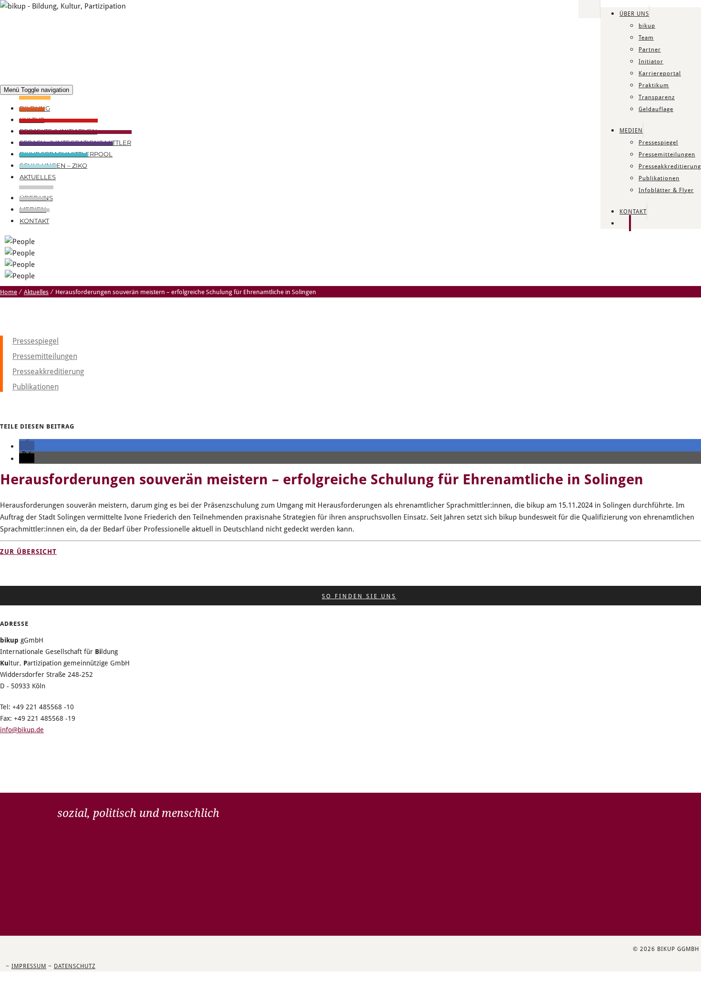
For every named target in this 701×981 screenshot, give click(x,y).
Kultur (32, 119)
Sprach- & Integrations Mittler (75, 142)
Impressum (28, 966)
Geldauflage (656, 108)
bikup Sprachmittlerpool (66, 154)
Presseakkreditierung (670, 166)
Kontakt (633, 211)
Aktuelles (38, 177)
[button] (26, 445)
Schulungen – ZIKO (53, 165)
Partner (650, 49)
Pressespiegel (658, 142)
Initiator (651, 61)
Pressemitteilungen (667, 154)
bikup (647, 25)
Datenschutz (74, 966)
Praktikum (654, 85)
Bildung (35, 108)
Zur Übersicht (28, 551)
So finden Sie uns (359, 596)
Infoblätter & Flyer (666, 190)
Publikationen (659, 178)
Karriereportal (660, 73)
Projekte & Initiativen (58, 131)
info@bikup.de (22, 729)
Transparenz (657, 97)
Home (8, 291)
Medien (631, 130)
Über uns (634, 13)
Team (646, 37)
